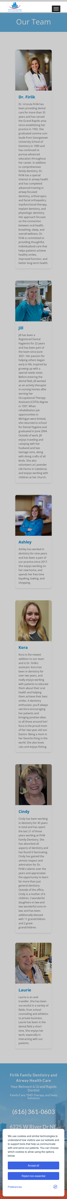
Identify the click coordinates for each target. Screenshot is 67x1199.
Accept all (33, 1165)
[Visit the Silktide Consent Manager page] (55, 1187)
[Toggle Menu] (56, 8)
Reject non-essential (33, 1176)
